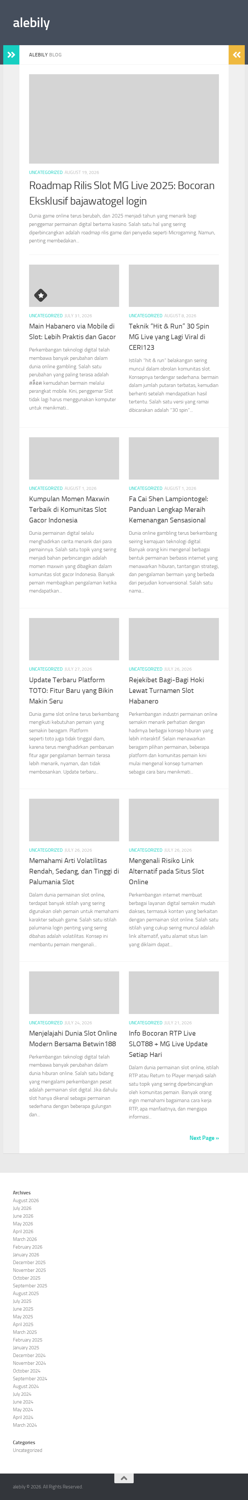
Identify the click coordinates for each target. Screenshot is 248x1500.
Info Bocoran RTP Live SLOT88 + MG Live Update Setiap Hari (168, 1044)
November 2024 (29, 1363)
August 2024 (26, 1386)
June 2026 (23, 1216)
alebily (31, 23)
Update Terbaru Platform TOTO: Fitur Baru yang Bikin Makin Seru (71, 690)
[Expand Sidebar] (11, 55)
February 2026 (27, 1247)
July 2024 (22, 1394)
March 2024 (25, 1425)
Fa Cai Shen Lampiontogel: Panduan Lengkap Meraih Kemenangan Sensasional (168, 509)
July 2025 (22, 1301)
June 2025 (23, 1309)
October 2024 (26, 1371)
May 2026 (23, 1224)
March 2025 (25, 1332)
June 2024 (23, 1402)
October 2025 (26, 1278)
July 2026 (22, 1208)
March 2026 (25, 1239)
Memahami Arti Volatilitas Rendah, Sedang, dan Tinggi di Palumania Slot (74, 871)
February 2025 (27, 1340)
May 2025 (23, 1317)
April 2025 (23, 1324)
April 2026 (23, 1231)
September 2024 (30, 1379)
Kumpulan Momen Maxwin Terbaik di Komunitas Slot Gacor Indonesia (69, 509)
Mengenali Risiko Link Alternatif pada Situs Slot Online (166, 871)
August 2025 (26, 1293)
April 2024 (23, 1417)
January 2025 (26, 1348)
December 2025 (29, 1262)
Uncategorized (46, 172)
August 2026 (26, 1200)
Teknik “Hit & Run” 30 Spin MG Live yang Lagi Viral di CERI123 (169, 337)
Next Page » (204, 1137)
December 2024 (29, 1355)
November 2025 (29, 1270)
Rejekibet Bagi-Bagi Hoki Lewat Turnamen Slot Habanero (166, 690)
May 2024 (23, 1410)
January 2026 (26, 1255)
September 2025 (30, 1286)
